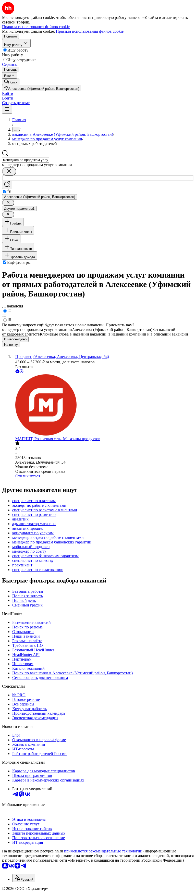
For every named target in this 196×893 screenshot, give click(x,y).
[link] (10, 82)
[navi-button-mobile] (7, 109)
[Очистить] (9, 171)
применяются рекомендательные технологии (103, 851)
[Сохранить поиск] (7, 185)
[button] (7, 93)
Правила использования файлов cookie (90, 31)
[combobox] (25, 160)
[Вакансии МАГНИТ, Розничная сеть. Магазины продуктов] (103, 405)
